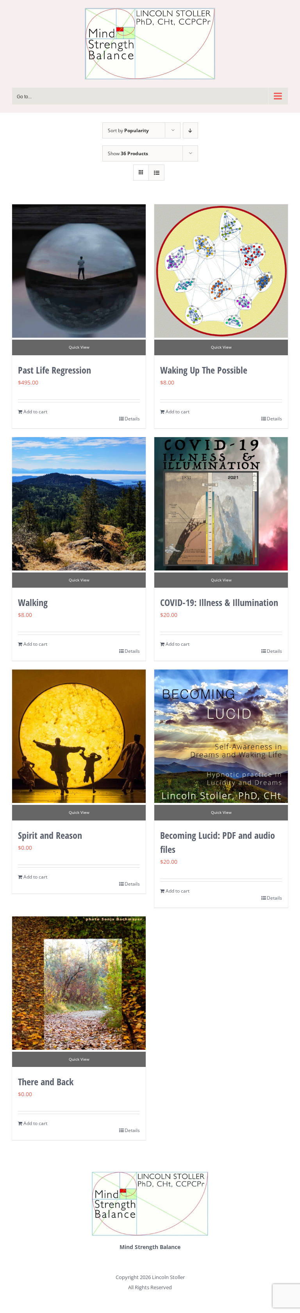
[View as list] (156, 172)
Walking (33, 602)
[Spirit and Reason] (79, 736)
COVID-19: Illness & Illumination (219, 602)
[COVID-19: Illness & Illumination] (221, 504)
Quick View (79, 347)
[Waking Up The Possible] (221, 271)
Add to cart (35, 411)
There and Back (45, 1081)
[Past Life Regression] (79, 271)
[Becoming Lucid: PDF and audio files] (221, 736)
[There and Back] (79, 983)
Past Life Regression (54, 369)
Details (132, 418)
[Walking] (79, 504)
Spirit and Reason (50, 835)
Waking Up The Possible (203, 369)
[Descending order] (190, 130)
